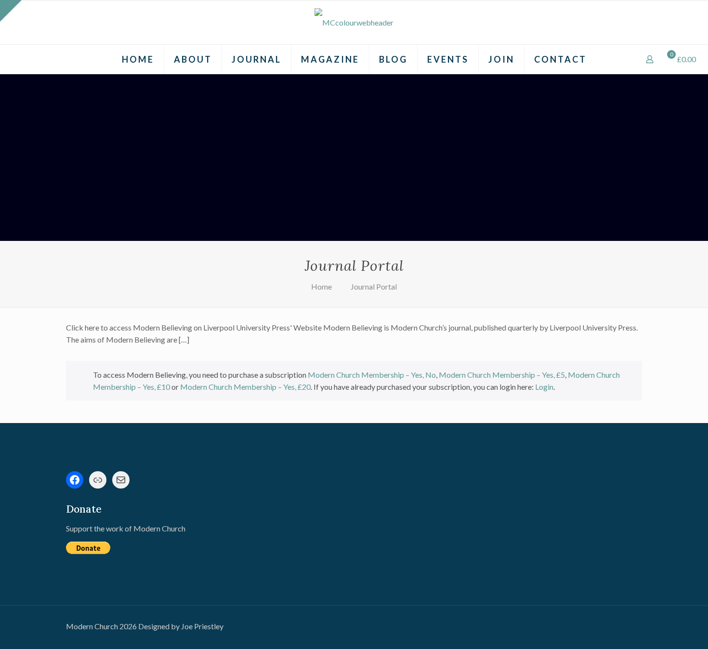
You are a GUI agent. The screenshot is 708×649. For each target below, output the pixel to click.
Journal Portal (374, 286)
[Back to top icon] (662, 629)
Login (544, 386)
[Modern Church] (354, 22)
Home (321, 286)
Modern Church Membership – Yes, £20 (245, 386)
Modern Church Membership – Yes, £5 (502, 374)
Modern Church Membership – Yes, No (372, 374)
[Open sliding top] (11, 11)
